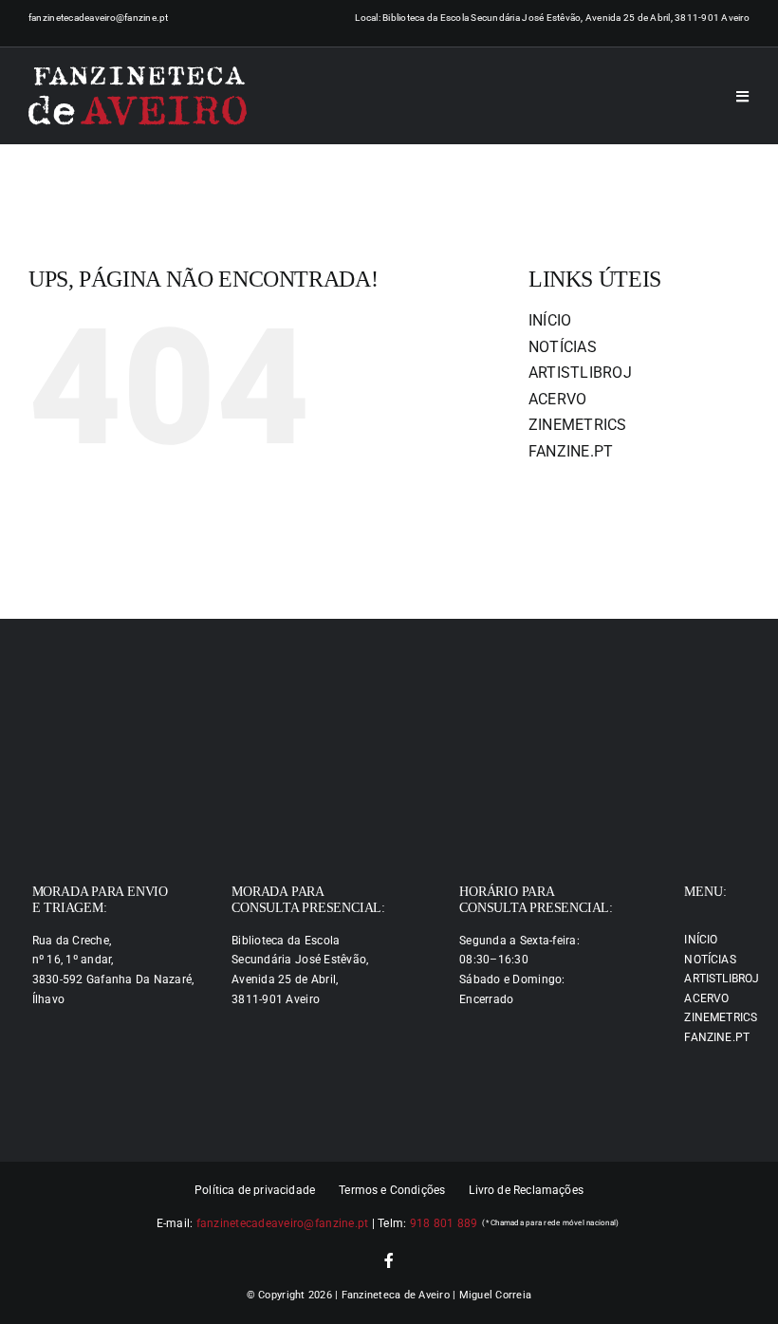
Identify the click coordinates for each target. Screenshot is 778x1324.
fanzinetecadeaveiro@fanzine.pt (98, 17)
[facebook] (389, 1260)
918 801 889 (444, 1223)
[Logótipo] (137, 95)
